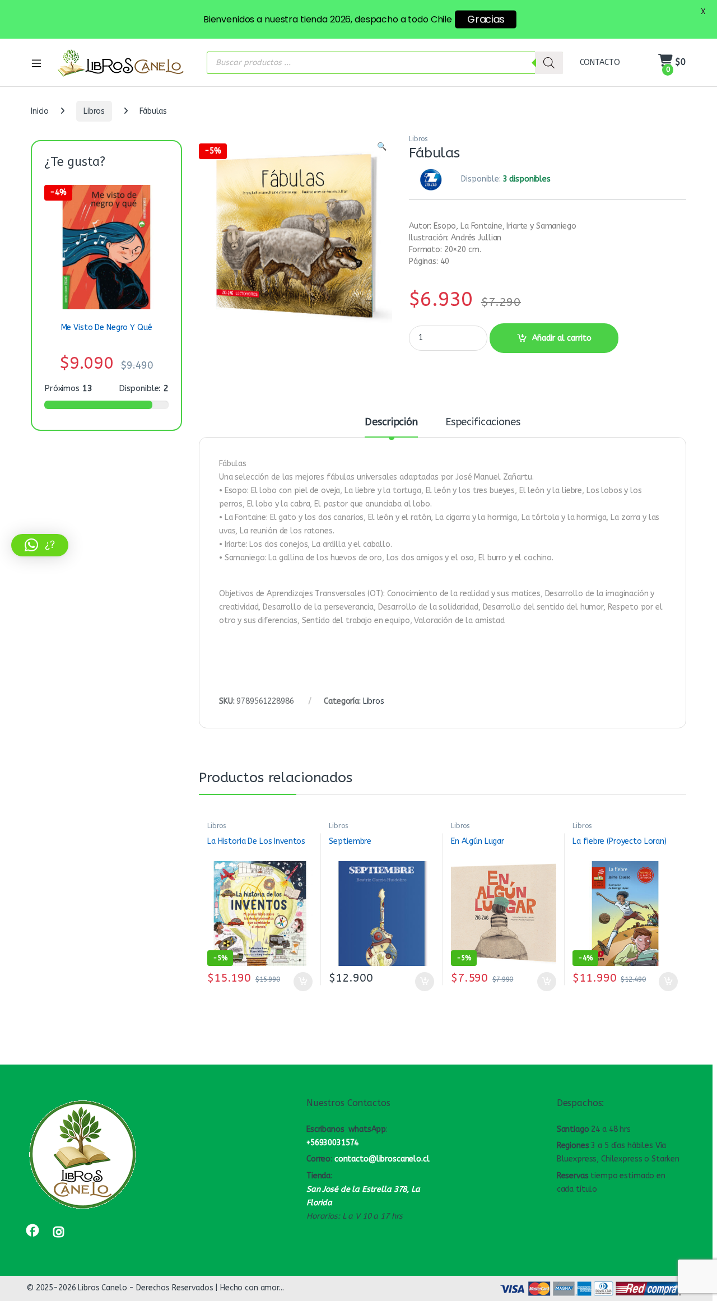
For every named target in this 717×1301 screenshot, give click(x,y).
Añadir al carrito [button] (300, 981)
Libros (94, 111)
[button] (382, 147)
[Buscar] (549, 63)
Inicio (40, 111)
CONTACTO (600, 62)
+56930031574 (332, 1142)
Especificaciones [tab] (482, 422)
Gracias (485, 19)
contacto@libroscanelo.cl (382, 1159)
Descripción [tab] (391, 422)
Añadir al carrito (562, 338)
